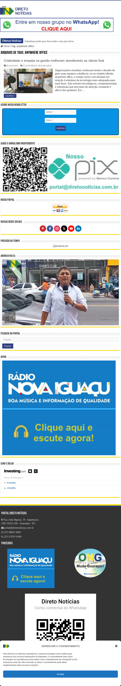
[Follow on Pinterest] (43, 228)
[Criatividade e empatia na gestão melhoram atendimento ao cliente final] (28, 81)
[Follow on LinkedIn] (78, 228)
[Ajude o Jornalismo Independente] (60, 169)
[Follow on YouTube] (71, 228)
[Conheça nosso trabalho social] (59, 408)
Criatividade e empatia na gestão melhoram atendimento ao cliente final (54, 60)
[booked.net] (60, 246)
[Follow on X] (64, 228)
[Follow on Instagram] (57, 228)
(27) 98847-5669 (12, 532)
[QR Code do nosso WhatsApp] (60, 631)
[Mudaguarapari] (90, 563)
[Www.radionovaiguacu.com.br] (31, 568)
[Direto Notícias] (16, 10)
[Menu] (4, 8)
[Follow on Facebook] (50, 228)
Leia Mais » (10, 96)
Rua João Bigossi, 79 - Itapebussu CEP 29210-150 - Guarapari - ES (20, 521)
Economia (12, 65)
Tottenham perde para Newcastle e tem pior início (49, 41)
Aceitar (60, 674)
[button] (116, 646)
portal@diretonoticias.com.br (19, 527)
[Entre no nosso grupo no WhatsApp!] (56, 25)
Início (6, 46)
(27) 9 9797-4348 (12, 536)
